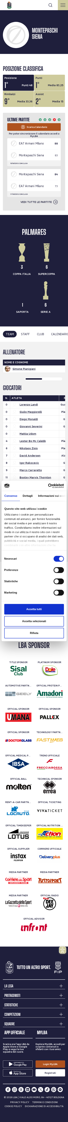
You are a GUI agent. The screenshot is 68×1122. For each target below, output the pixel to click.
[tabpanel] (34, 452)
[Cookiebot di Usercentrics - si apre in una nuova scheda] (48, 485)
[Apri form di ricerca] (50, 5)
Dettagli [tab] (28, 495)
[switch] (58, 570)
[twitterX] (40, 1089)
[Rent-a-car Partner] (18, 810)
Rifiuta (34, 633)
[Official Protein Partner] (49, 694)
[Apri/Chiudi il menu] (63, 5)
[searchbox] (34, 4)
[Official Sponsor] (18, 717)
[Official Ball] (18, 787)
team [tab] (10, 334)
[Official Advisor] (34, 927)
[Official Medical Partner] (18, 763)
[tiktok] (47, 1089)
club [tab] (40, 334)
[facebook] (8, 1089)
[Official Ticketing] (49, 810)
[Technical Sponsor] (49, 787)
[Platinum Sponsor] (49, 670)
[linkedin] (27, 1089)
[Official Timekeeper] (18, 833)
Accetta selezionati (34, 621)
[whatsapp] (53, 1089)
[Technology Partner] (49, 740)
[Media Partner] (18, 880)
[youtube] (34, 1089)
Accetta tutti (34, 609)
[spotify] (60, 1089)
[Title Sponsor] (18, 670)
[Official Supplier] (18, 857)
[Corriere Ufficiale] (49, 857)
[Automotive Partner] (18, 694)
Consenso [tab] (10, 495)
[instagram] (14, 1089)
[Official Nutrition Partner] (49, 833)
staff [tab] (25, 334)
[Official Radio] (49, 903)
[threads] (21, 1089)
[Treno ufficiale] (49, 763)
